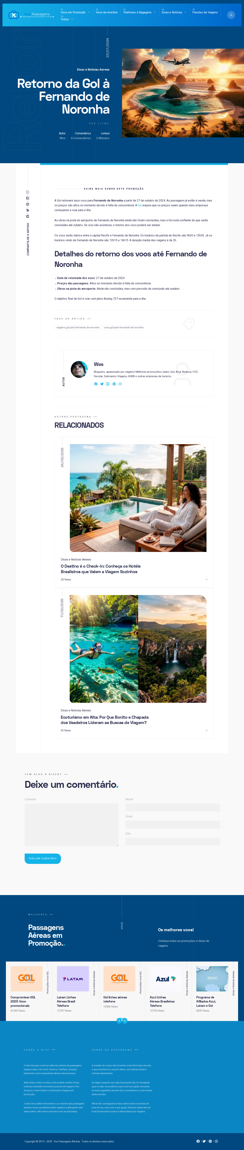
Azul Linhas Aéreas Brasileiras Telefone (162, 1001)
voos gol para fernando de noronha (123, 327)
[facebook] (96, 384)
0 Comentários (81, 138)
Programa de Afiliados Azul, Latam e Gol (206, 1001)
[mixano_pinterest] (210, 1142)
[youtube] (108, 384)
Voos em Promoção (73, 12)
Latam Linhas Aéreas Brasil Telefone (66, 1001)
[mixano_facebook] (198, 1142)
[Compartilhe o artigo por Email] (28, 192)
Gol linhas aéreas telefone (115, 999)
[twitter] (102, 384)
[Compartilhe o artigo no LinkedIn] (28, 198)
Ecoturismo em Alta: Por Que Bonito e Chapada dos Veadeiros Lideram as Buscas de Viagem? (104, 720)
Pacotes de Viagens (205, 12)
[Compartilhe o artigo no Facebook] (28, 216)
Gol (140, 205)
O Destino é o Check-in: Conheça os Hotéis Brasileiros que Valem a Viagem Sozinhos (101, 569)
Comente (30, 799)
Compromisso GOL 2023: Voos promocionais (23, 1001)
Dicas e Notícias (172, 12)
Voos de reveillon (107, 12)
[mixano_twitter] (204, 1142)
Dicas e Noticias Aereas (93, 69)
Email (129, 816)
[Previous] (119, 1021)
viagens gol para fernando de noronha (77, 327)
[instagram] (120, 384)
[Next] (124, 1021)
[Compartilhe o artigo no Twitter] (28, 210)
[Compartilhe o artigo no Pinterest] (28, 204)
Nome (129, 799)
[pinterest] (114, 384)
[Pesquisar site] (231, 15)
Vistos (65, 19)
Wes (63, 138)
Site (128, 833)
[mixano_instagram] (216, 1142)
